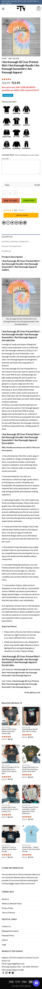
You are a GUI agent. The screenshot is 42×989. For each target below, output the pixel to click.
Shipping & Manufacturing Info (15, 242)
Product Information (11, 246)
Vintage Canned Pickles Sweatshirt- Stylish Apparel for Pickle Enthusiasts (30, 810)
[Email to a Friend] (16, 223)
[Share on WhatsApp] (4, 223)
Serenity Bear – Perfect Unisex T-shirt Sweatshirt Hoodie (31, 849)
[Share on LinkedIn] (25, 223)
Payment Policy (8, 935)
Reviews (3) (6, 251)
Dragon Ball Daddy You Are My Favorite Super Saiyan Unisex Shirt (30, 769)
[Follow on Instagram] (6, 973)
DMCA (5, 940)
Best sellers (14, 58)
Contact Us (6, 926)
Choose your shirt (9, 102)
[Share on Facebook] (8, 223)
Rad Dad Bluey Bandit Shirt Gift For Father (30, 730)
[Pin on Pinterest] (21, 223)
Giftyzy (21, 874)
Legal (4, 944)
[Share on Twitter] (12, 223)
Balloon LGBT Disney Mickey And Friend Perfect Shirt (9, 731)
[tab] (21, 236)
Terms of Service (8, 912)
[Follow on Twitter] (10, 973)
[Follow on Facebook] (3, 973)
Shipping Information (10, 931)
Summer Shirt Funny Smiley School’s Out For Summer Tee (10, 809)
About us (5, 899)
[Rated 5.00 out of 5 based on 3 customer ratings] (21, 79)
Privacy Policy (7, 908)
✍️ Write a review (21, 215)
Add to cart (10, 200)
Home (4, 58)
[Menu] (3, 9)
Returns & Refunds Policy (12, 903)
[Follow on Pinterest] (13, 973)
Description (7, 237)
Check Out (29, 200)
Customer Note (8, 155)
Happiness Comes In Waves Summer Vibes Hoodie (9, 849)
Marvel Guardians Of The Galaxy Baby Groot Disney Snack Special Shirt (10, 770)
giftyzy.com (35, 692)
